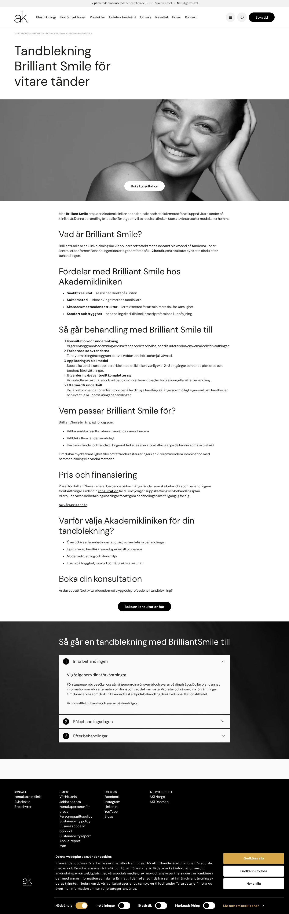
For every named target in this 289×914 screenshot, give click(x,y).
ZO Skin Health (160, 17)
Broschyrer (23, 806)
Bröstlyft (22, 11)
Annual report (69, 841)
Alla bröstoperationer (34, 17)
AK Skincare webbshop (222, 21)
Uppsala (154, 10)
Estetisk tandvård (163, 17)
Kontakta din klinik (27, 796)
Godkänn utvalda (253, 871)
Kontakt (191, 17)
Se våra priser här (73, 505)
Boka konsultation (144, 186)
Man (62, 846)
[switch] (124, 905)
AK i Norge (157, 796)
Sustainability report (75, 836)
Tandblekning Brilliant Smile (178, 17)
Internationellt (161, 792)
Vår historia (68, 796)
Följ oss (111, 792)
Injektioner (157, 10)
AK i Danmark (159, 802)
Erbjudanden (159, 17)
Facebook (112, 796)
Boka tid (262, 17)
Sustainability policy (74, 821)
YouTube (111, 811)
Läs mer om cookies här (241, 906)
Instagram (112, 802)
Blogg (152, 10)
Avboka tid (22, 802)
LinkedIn (111, 806)
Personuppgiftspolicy (75, 816)
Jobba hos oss (70, 802)
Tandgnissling (165, 11)
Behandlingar (30, 33)
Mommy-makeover (213, 11)
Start (17, 33)
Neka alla (253, 883)
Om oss (64, 792)
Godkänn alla (254, 858)
